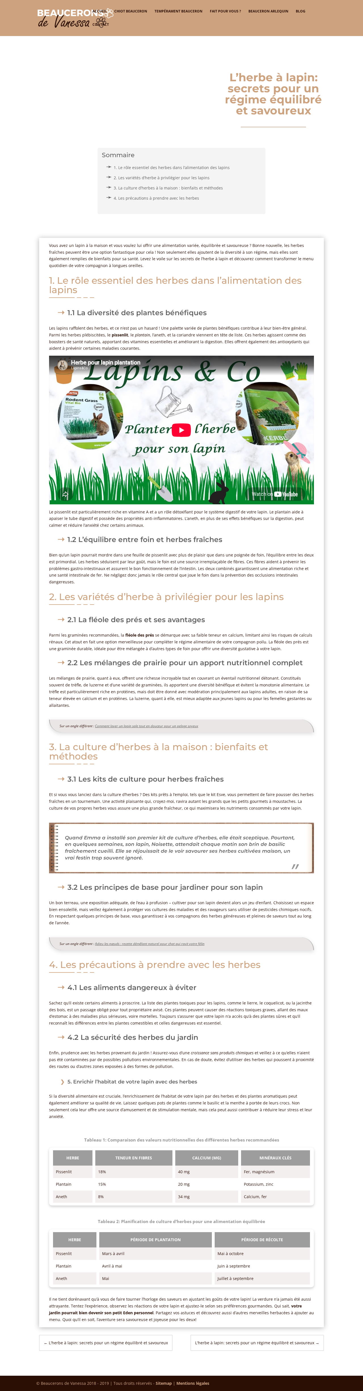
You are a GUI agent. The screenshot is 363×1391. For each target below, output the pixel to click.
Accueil (99, 11)
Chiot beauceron (130, 11)
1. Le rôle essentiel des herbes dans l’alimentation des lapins (172, 167)
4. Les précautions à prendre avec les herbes (156, 198)
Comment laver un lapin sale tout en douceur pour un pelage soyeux (146, 726)
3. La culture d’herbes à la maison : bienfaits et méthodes (168, 188)
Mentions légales (192, 1383)
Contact (100, 25)
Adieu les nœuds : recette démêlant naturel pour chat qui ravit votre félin (149, 943)
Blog (300, 11)
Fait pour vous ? (225, 11)
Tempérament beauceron (178, 11)
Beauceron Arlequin (268, 11)
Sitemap (164, 1383)
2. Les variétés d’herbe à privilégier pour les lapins (162, 177)
